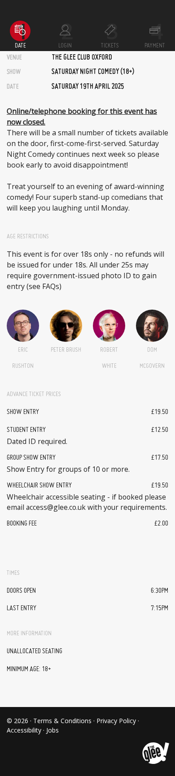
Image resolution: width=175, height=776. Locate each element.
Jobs (52, 730)
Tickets (110, 46)
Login (65, 46)
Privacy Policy (116, 720)
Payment (154, 46)
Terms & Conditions (62, 720)
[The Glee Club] (155, 746)
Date (20, 46)
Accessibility (24, 730)
